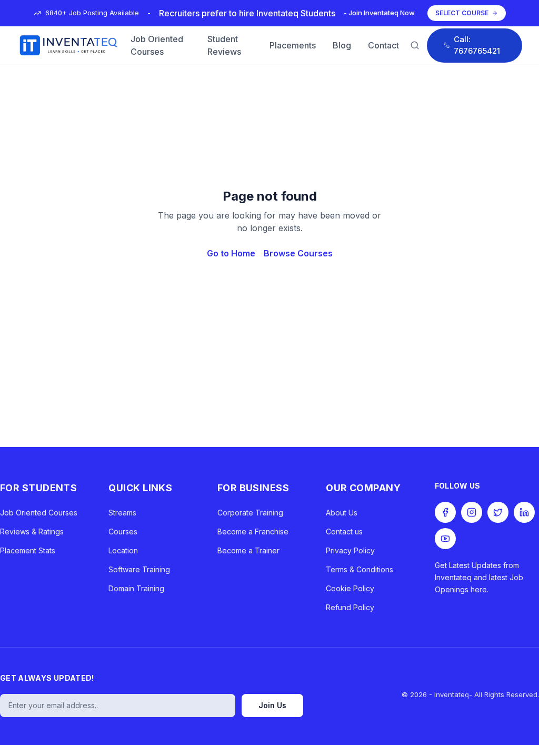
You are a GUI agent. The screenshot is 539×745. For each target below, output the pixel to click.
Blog (342, 45)
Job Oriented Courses (157, 45)
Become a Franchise (252, 531)
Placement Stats (27, 550)
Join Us (272, 705)
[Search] (415, 45)
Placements (293, 45)
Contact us (344, 531)
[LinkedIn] (524, 512)
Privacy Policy (350, 550)
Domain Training (136, 588)
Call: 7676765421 (477, 45)
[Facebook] (445, 512)
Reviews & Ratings (32, 531)
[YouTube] (445, 538)
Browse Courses (298, 253)
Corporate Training (250, 512)
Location (123, 550)
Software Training (139, 569)
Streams (122, 512)
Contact (383, 45)
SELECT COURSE (461, 13)
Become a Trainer (248, 550)
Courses (122, 531)
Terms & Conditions (359, 569)
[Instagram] (471, 512)
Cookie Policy (350, 588)
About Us (341, 512)
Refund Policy (350, 607)
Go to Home (231, 253)
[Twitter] (497, 512)
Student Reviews (224, 45)
